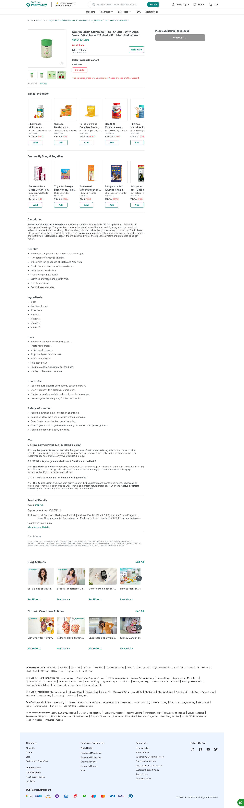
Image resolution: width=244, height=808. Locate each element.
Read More (43, 83)
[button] (124, 4)
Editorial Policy (142, 748)
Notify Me (136, 49)
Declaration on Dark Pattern (149, 765)
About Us (30, 748)
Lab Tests (123, 12)
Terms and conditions (146, 761)
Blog (28, 757)
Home (30, 20)
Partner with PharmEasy (37, 761)
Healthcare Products (35, 777)
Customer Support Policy (147, 770)
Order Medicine (33, 772)
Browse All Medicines (91, 753)
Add (35, 142)
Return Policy (142, 774)
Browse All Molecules (91, 757)
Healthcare (105, 12)
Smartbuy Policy (143, 778)
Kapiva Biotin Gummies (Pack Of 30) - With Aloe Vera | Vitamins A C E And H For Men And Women (88, 20)
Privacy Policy (142, 752)
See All (139, 561)
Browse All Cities (88, 761)
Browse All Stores (89, 766)
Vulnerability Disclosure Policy (150, 757)
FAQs (83, 770)
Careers (29, 752)
